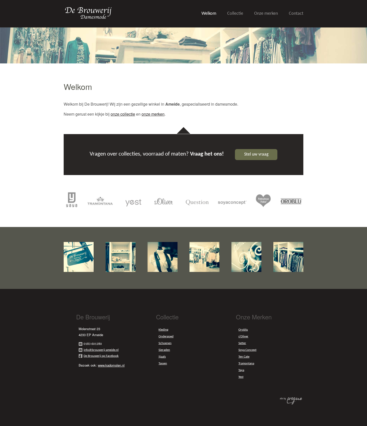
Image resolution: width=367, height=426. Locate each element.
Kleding (163, 329)
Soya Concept (247, 350)
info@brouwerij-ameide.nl (101, 350)
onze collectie (123, 114)
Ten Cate (243, 356)
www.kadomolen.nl (111, 365)
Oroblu (243, 329)
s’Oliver (243, 336)
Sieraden (164, 350)
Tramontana (246, 363)
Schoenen (165, 343)
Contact (296, 13)
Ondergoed (166, 336)
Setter (242, 343)
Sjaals (162, 356)
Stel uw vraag (256, 154)
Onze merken (266, 13)
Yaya (241, 370)
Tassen (163, 363)
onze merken (153, 114)
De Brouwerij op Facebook (101, 356)
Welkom (208, 13)
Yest (240, 377)
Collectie (235, 13)
